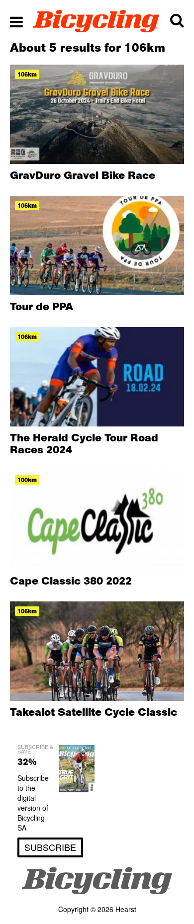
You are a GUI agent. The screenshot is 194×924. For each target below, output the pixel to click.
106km (27, 74)
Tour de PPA (41, 306)
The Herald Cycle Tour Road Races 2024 (84, 443)
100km (27, 480)
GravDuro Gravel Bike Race (82, 175)
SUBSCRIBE (50, 846)
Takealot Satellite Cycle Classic (93, 712)
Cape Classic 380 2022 (71, 581)
